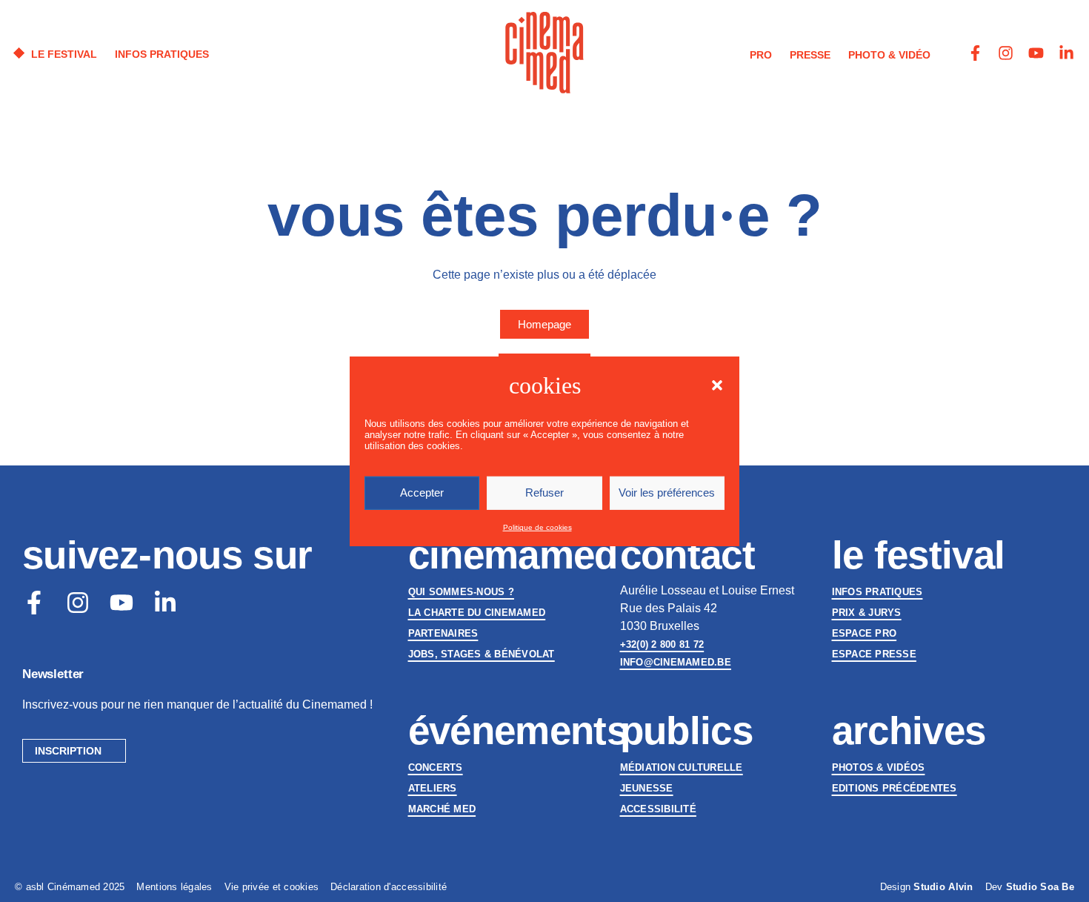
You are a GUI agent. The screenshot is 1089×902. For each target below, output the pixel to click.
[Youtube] (1036, 53)
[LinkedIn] (165, 602)
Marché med (442, 809)
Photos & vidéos (878, 767)
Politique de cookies (537, 527)
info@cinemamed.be (675, 662)
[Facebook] (34, 602)
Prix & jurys (867, 612)
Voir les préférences (667, 492)
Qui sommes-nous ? (461, 591)
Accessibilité (658, 809)
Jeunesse (646, 788)
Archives (909, 730)
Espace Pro (864, 633)
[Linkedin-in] (1066, 53)
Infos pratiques (877, 591)
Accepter (422, 492)
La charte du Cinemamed (477, 612)
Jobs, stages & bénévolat (481, 654)
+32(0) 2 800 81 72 (662, 644)
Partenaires (443, 633)
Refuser (544, 492)
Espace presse (874, 654)
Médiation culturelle (681, 767)
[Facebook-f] (975, 53)
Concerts (435, 767)
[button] (717, 384)
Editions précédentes (894, 788)
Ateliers (432, 788)
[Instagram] (1005, 53)
